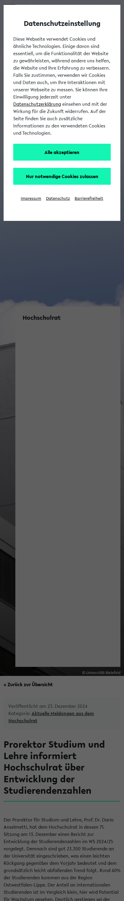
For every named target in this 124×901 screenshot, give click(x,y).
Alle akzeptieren (62, 152)
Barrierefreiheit (89, 198)
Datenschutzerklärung (37, 104)
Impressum (31, 198)
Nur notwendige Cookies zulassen (62, 176)
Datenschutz (58, 198)
